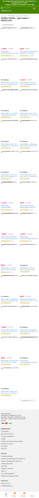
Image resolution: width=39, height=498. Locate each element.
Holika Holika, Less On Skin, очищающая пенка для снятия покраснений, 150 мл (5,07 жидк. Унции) (10, 115)
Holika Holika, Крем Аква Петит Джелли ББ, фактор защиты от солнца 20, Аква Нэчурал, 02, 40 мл (10, 239)
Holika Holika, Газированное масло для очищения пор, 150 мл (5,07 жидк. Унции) (10, 300)
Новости (4, 449)
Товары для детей (7, 463)
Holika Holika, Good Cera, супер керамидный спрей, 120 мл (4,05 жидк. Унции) (28, 84)
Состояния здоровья (7, 473)
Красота (3, 471)
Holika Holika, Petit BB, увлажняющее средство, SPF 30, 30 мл (28, 207)
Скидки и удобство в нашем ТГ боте (18, 4)
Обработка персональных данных (12, 441)
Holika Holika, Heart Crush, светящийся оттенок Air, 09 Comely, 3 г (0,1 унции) (29, 115)
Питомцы (4, 466)
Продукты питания (7, 468)
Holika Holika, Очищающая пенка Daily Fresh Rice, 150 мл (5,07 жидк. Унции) (28, 145)
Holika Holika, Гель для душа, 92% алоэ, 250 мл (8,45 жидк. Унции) (8, 269)
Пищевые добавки (7, 456)
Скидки (3, 439)
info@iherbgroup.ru (7, 486)
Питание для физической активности (13, 459)
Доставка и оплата (7, 434)
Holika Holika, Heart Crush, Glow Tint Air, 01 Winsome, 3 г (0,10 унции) (29, 176)
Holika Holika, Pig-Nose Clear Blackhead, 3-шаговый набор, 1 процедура (29, 53)
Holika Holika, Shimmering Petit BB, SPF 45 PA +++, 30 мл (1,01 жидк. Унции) (28, 300)
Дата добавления (7, 25)
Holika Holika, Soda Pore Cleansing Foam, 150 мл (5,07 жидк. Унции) (27, 269)
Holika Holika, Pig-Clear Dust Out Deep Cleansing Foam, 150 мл (9, 84)
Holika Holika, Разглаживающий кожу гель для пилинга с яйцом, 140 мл (29, 239)
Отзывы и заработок (7, 436)
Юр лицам (4, 446)
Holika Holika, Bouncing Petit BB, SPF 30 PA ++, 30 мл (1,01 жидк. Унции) (10, 362)
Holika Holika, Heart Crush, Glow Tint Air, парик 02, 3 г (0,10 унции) (9, 176)
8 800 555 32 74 (6, 483)
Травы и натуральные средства (11, 461)
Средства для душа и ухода (9, 476)
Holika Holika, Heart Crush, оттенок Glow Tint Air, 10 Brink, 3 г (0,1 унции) (9, 331)
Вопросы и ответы (7, 444)
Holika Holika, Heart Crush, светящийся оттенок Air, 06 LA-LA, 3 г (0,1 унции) (10, 145)
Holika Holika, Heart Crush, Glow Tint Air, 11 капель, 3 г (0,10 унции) (9, 393)
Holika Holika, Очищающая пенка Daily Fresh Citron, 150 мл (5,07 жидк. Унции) (29, 331)
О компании (5, 431)
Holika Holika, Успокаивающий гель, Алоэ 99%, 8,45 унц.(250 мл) (10, 53)
